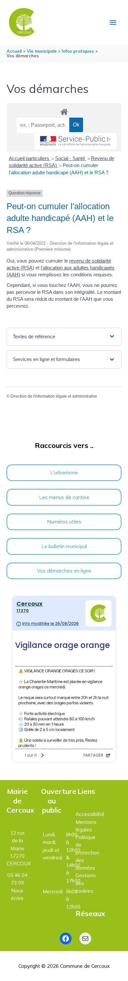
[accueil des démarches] (64, 110)
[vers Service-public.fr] (75, 141)
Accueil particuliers (30, 158)
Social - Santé (70, 158)
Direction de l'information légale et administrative (54, 396)
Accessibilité (89, 814)
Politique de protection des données (87, 852)
